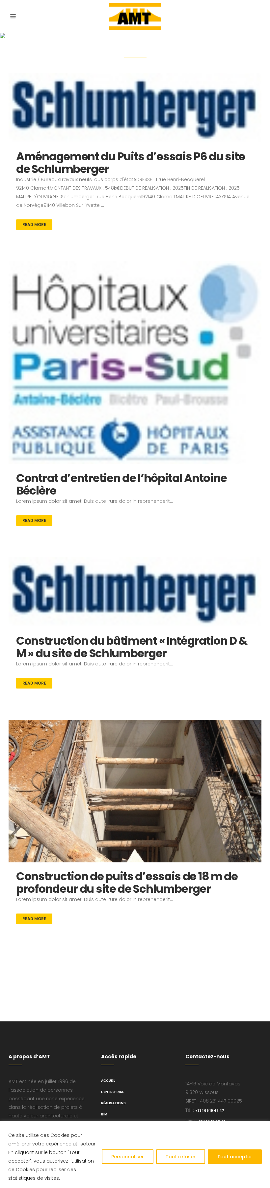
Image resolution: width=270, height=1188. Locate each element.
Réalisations (113, 1103)
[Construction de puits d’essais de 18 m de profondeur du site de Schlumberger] (135, 791)
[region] (135, 1154)
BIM (104, 1114)
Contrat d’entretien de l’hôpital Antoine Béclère (121, 484)
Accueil (108, 1080)
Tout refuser (181, 1156)
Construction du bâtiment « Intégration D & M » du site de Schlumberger (131, 647)
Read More (34, 224)
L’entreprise (112, 1091)
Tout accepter (234, 1156)
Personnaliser (127, 1156)
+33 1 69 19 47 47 (209, 1110)
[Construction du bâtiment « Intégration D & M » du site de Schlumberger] (135, 592)
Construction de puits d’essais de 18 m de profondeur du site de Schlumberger (127, 882)
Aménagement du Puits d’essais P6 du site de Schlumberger (130, 162)
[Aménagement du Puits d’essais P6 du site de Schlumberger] (135, 108)
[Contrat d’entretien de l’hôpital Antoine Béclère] (135, 362)
